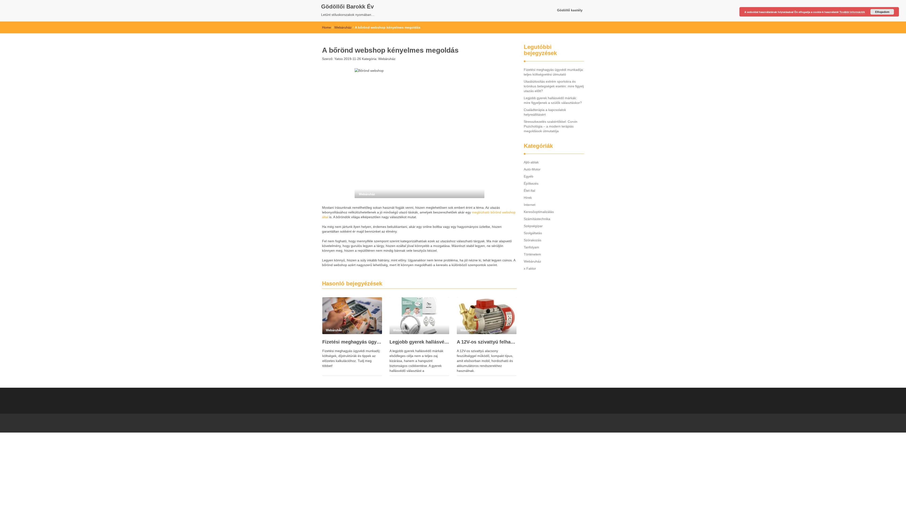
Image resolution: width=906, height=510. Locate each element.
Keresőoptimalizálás (539, 212)
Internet (529, 205)
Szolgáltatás (533, 233)
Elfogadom (882, 12)
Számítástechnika (537, 219)
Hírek (528, 198)
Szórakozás (532, 240)
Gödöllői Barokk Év (347, 6)
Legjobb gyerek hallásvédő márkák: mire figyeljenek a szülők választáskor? (419, 341)
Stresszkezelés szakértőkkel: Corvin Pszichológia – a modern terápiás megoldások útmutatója (550, 126)
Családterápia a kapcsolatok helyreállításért (545, 112)
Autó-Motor (532, 169)
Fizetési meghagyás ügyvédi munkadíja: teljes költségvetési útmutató (352, 341)
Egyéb (528, 176)
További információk (852, 12)
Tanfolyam (531, 247)
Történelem (532, 254)
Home (326, 27)
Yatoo (338, 59)
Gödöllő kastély (570, 10)
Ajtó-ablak (531, 162)
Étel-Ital (529, 190)
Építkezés (531, 183)
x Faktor (530, 268)
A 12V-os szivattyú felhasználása (486, 341)
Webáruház (343, 27)
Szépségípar (533, 226)
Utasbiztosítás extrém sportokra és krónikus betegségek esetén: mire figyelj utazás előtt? (554, 86)
